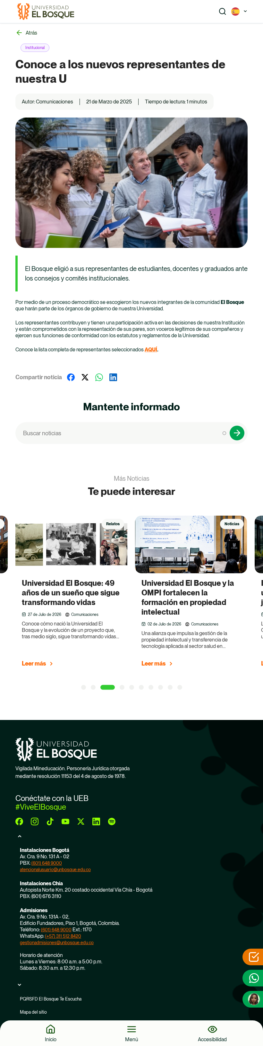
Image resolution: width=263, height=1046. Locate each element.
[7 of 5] (150, 687)
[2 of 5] (93, 687)
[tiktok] (50, 821)
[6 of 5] (141, 687)
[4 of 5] (122, 687)
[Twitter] (85, 377)
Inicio (50, 1039)
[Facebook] (71, 377)
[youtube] (65, 821)
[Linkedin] (113, 377)
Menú (131, 1039)
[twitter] (81, 821)
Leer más (34, 663)
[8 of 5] (160, 687)
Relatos (113, 524)
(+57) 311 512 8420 (63, 936)
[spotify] (111, 821)
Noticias (232, 524)
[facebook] (19, 821)
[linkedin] (96, 821)
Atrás (31, 33)
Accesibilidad (212, 1039)
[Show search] (222, 11)
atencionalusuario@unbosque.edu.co (55, 869)
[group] (79, 594)
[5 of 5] (131, 687)
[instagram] (34, 821)
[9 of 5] (170, 687)
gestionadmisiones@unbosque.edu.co (57, 942)
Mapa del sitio (33, 1012)
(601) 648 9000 (46, 863)
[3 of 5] (107, 687)
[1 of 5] (83, 687)
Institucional (35, 47)
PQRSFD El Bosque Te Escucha (50, 998)
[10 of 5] (179, 687)
